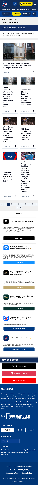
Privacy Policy (23, 470)
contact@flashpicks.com (15, 452)
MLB (12, 33)
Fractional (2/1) (31, 430)
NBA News (26, 14)
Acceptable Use (12, 473)
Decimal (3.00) (20, 430)
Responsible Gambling (23, 466)
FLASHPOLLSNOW (20, 373)
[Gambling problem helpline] (18, 416)
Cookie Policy (27, 473)
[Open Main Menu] (35, 4)
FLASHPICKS (20, 381)
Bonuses (19, 213)
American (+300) (8, 430)
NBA (13, 9)
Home (3, 19)
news (23, 33)
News (10, 19)
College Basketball (23, 9)
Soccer (33, 9)
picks (28, 33)
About (8, 466)
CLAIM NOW (19, 238)
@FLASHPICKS (21, 366)
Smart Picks (6, 9)
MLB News (16, 14)
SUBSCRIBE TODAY (19, 349)
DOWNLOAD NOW (19, 329)
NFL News (6, 14)
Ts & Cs (12, 470)
